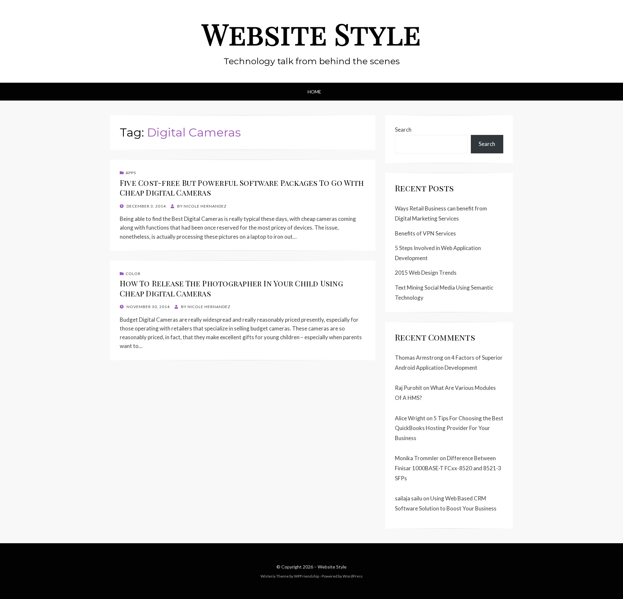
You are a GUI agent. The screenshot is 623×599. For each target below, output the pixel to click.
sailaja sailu (408, 498)
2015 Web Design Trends (426, 272)
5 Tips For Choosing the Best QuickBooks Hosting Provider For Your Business (449, 428)
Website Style (311, 33)
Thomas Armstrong (419, 357)
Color (133, 273)
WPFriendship (306, 576)
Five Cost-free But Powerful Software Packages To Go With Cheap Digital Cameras (242, 188)
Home (314, 91)
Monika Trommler (417, 458)
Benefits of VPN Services (425, 233)
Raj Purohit (408, 387)
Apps (131, 172)
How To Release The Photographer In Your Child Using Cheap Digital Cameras (231, 288)
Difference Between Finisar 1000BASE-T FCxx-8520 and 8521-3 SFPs (448, 468)
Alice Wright (410, 418)
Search (403, 129)
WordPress (353, 576)
